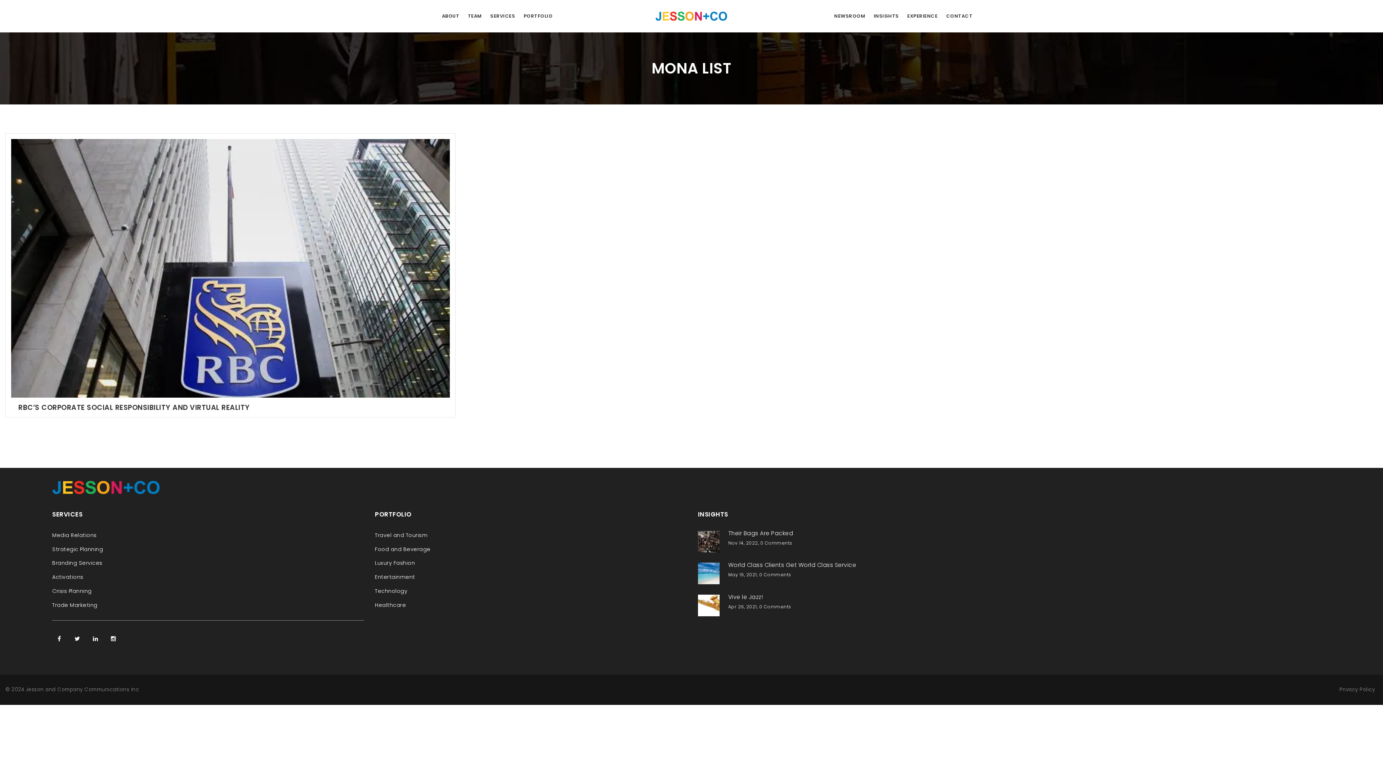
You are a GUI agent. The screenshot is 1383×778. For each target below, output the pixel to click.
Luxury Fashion (395, 563)
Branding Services (77, 563)
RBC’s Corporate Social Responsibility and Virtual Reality (134, 407)
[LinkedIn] (95, 638)
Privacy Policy (1357, 689)
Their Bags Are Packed (760, 533)
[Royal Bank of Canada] (230, 268)
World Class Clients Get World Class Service (792, 565)
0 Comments (776, 543)
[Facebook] (59, 638)
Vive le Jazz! (745, 597)
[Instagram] (113, 638)
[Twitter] (77, 638)
